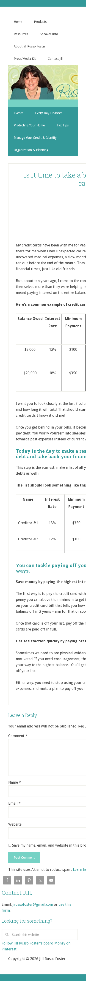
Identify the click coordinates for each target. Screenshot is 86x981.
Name (14, 782)
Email (14, 803)
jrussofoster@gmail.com (33, 904)
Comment (17, 736)
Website (15, 824)
